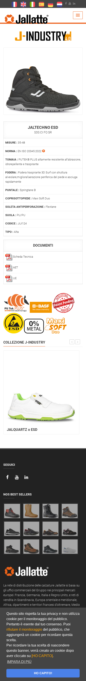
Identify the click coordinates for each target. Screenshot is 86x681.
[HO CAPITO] (42, 656)
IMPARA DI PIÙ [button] (19, 662)
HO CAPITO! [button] (43, 673)
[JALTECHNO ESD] (43, 81)
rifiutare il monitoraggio (24, 629)
